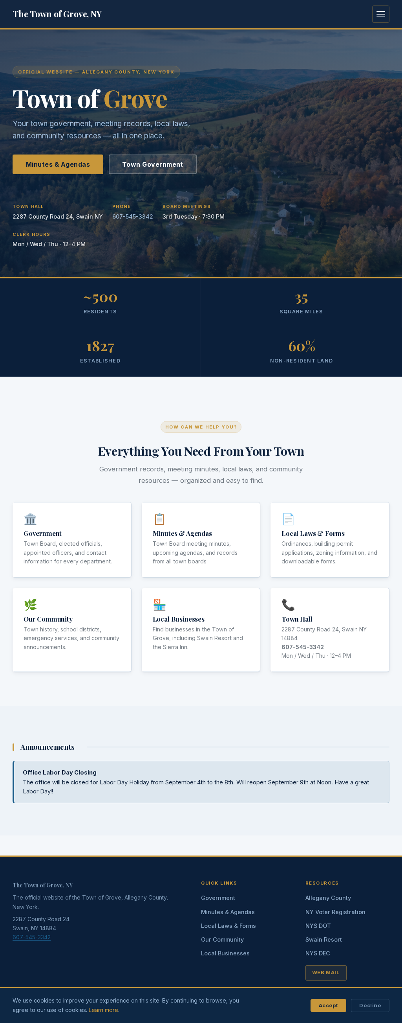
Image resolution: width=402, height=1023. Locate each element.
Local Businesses (179, 619)
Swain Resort (323, 939)
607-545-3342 (132, 216)
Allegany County (328, 897)
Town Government (152, 164)
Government (43, 533)
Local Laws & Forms (313, 533)
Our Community (48, 619)
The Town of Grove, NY (57, 13)
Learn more (103, 1009)
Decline (370, 1005)
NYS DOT (318, 925)
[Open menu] (380, 14)
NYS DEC (317, 953)
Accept (328, 1005)
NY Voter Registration (335, 912)
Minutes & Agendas (58, 164)
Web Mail (326, 972)
